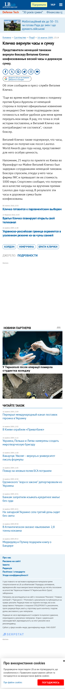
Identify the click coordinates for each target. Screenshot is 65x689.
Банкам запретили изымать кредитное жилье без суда (31, 499)
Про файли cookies (12, 682)
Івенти (6, 564)
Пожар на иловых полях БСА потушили (27, 471)
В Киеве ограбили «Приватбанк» (23, 429)
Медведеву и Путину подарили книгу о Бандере (27, 544)
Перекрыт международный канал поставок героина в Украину (30, 416)
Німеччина (26, 246)
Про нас (7, 557)
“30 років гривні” (32, 12)
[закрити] (64, 661)
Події (32, 37)
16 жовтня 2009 (45, 37)
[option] (32, 25)
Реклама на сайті (12, 561)
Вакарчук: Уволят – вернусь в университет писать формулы (29, 457)
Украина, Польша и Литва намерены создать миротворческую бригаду (30, 442)
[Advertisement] (32, 290)
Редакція (7, 568)
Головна (7, 37)
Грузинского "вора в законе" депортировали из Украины (32, 484)
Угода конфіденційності (15, 575)
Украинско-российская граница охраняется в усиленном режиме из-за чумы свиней (32, 233)
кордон (9, 246)
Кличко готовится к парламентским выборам (32, 209)
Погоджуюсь (50, 682)
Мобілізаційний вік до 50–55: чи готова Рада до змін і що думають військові (40, 25)
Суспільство (20, 37)
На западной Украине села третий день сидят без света (31, 514)
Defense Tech (11, 12)
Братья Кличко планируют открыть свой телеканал (29, 220)
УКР (53, 4)
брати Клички (48, 246)
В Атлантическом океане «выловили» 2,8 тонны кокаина (29, 529)
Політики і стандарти (14, 571)
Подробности (28, 255)
